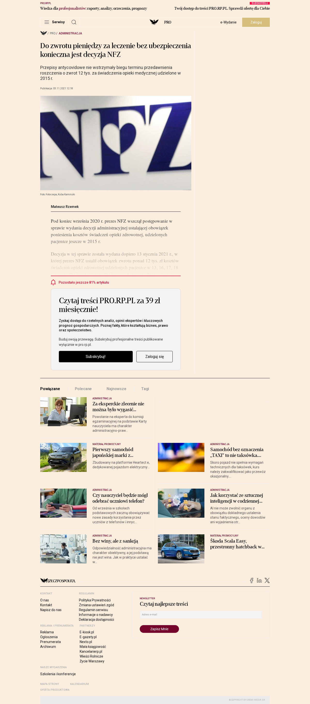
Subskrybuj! (96, 356)
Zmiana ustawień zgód (96, 605)
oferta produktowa (55, 689)
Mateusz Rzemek (65, 207)
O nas (44, 600)
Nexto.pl (86, 642)
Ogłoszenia (49, 637)
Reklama (47, 632)
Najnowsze (116, 388)
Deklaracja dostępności (96, 619)
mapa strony (49, 684)
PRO (167, 22)
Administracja (70, 33)
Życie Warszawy (92, 661)
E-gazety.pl (88, 637)
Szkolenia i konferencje (58, 674)
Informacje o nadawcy (96, 615)
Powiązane (50, 388)
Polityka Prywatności (95, 600)
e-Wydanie (228, 22)
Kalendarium (79, 684)
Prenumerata (50, 642)
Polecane (83, 388)
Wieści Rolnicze (91, 656)
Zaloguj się (154, 356)
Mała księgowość (93, 647)
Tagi (145, 388)
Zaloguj (256, 22)
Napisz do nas (51, 610)
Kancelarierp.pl (91, 651)
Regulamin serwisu (93, 610)
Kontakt (46, 605)
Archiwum (48, 647)
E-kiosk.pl (87, 632)
